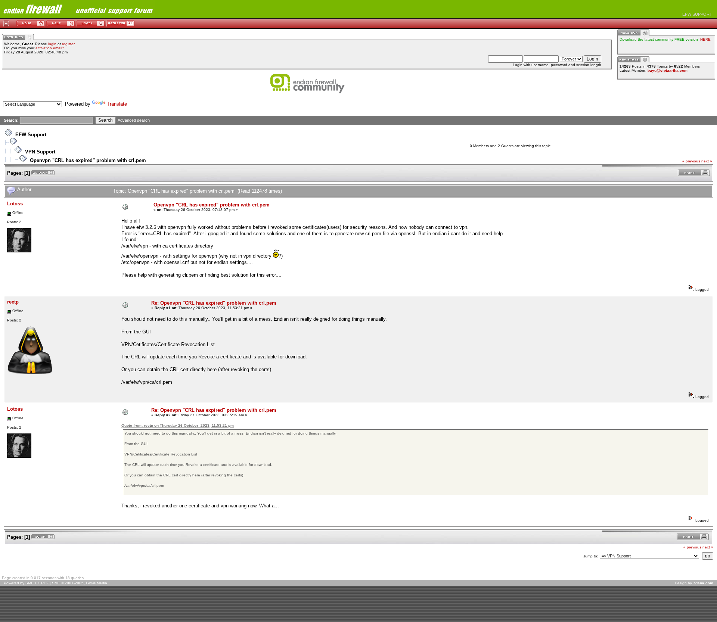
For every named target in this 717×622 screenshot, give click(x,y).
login (52, 44)
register (68, 44)
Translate (117, 104)
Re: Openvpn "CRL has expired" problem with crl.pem (213, 303)
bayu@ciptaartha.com (667, 70)
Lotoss (15, 203)
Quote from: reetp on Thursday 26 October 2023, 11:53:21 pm (177, 425)
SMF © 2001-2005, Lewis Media (79, 583)
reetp (13, 302)
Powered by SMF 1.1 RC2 (26, 583)
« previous (691, 161)
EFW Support (30, 134)
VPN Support (40, 152)
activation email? (49, 48)
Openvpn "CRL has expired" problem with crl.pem (88, 160)
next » (706, 161)
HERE (705, 39)
